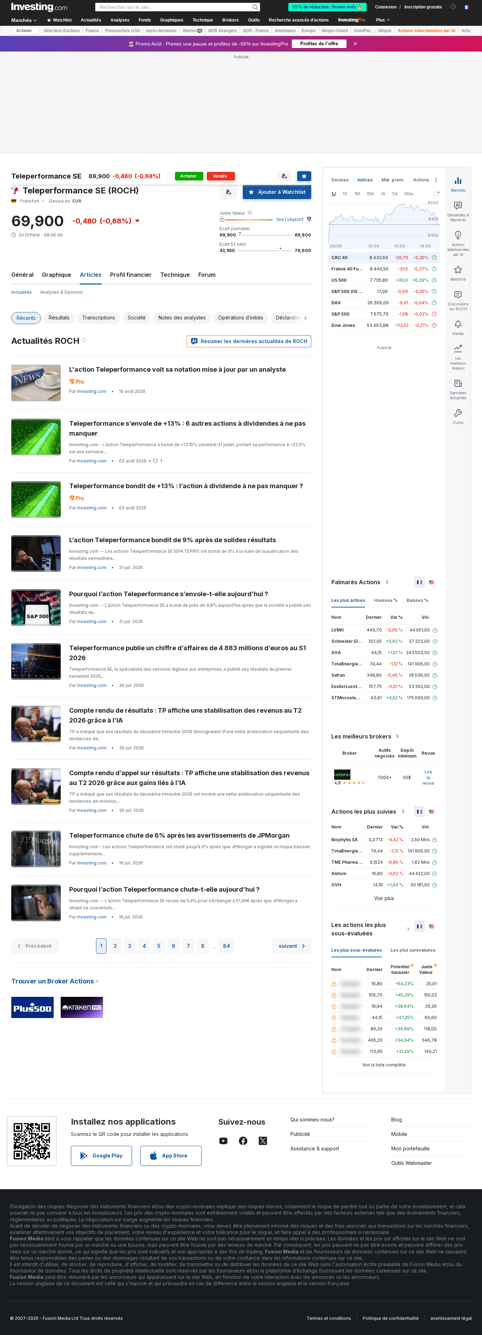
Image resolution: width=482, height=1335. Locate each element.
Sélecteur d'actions (61, 30)
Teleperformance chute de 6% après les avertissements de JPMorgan (179, 835)
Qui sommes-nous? (312, 1120)
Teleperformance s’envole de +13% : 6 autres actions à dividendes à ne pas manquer (187, 428)
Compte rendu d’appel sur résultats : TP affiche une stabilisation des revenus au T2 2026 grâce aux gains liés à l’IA (189, 777)
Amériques (285, 30)
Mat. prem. (392, 179)
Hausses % (386, 600)
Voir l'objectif (289, 219)
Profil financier (131, 274)
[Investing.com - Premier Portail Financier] (39, 7)
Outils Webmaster (411, 1163)
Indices (365, 179)
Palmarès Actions (355, 582)
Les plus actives (348, 600)
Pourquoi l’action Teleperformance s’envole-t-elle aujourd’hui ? (168, 594)
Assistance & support (314, 1148)
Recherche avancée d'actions (299, 20)
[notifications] (453, 6)
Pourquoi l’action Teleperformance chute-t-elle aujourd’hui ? (164, 889)
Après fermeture (161, 30)
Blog (396, 1120)
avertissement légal (451, 1318)
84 (226, 946)
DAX (336, 302)
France (92, 30)
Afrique (385, 30)
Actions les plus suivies (363, 811)
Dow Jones (343, 325)
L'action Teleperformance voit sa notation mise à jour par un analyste (177, 369)
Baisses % (417, 600)
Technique (175, 274)
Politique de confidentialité (391, 1318)
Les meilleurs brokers (361, 736)
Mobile (399, 1134)
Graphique (56, 274)
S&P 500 (340, 314)
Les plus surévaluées (413, 950)
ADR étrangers (222, 30)
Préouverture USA (122, 30)
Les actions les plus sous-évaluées (358, 929)
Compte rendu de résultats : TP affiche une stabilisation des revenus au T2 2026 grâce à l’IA (185, 715)
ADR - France (256, 30)
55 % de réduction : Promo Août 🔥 (327, 7)
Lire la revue (428, 777)
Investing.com (92, 391)
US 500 (339, 280)
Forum (207, 274)
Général (22, 274)
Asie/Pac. (363, 30)
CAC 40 (339, 257)
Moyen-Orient (335, 30)
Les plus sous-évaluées (356, 950)
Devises (340, 179)
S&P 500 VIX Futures (353, 291)
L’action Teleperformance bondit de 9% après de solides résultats (172, 540)
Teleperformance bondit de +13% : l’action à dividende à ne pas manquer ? (186, 486)
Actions (24, 30)
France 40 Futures (350, 268)
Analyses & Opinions (61, 292)
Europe (309, 30)
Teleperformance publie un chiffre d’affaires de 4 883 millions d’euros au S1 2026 (187, 652)
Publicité (300, 1134)
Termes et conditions (329, 1318)
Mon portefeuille (410, 1148)
